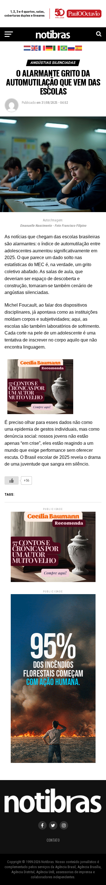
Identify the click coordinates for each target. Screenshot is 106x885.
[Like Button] (12, 480)
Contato (53, 840)
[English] (34, 47)
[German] (49, 47)
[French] (42, 47)
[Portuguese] (64, 47)
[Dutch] (27, 47)
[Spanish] (79, 47)
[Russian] (71, 47)
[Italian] (56, 47)
